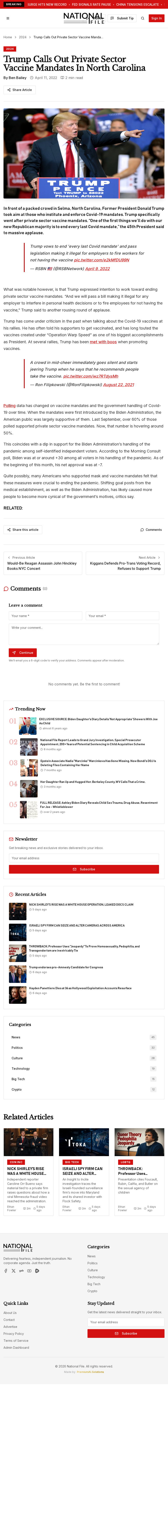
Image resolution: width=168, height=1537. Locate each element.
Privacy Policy (14, 1333)
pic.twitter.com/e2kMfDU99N (101, 260)
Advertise (10, 1326)
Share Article (22, 90)
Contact (9, 1320)
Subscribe (87, 869)
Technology (96, 1277)
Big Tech (94, 1284)
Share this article (25, 529)
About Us (10, 1313)
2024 (22, 37)
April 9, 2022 (97, 268)
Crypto (92, 1291)
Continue (26, 652)
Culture (93, 1270)
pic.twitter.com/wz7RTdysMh (90, 376)
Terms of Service (16, 1340)
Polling (10, 405)
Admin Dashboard (16, 1347)
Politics (93, 1263)
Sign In (156, 18)
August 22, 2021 (118, 384)
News (92, 1256)
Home (8, 37)
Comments (154, 529)
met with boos (103, 342)
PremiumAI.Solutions (90, 1372)
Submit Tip (125, 18)
